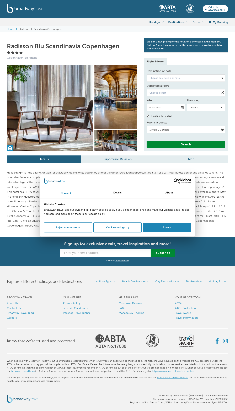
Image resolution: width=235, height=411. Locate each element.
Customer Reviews (130, 303)
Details (44, 159)
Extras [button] (196, 22)
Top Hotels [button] (192, 281)
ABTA (178, 303)
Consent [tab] (66, 192)
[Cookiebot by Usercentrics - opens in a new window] (176, 181)
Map (191, 159)
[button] (186, 78)
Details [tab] (117, 192)
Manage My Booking (131, 312)
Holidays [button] (154, 22)
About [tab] (169, 192)
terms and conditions (23, 371)
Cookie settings (115, 227)
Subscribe (163, 253)
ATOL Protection (185, 308)
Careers (12, 317)
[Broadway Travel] (26, 8)
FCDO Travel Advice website (172, 377)
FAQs (122, 308)
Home (10, 29)
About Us (12, 303)
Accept (167, 227)
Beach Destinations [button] (134, 281)
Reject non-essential (68, 227)
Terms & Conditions (75, 308)
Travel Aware (183, 312)
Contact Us (14, 308)
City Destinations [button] (165, 281)
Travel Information (186, 317)
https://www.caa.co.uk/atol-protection (173, 371)
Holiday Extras (217, 281)
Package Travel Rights (76, 312)
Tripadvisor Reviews (117, 159)
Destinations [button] (176, 22)
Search (186, 144)
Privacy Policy (122, 260)
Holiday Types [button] (104, 281)
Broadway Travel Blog (20, 312)
